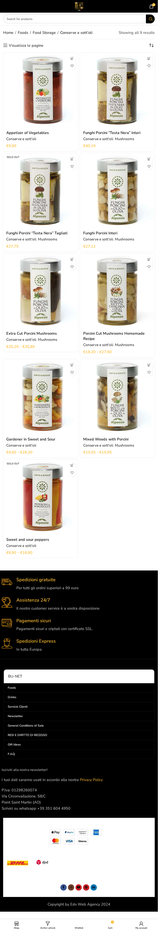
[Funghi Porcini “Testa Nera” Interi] (117, 90)
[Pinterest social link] (86, 887)
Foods (23, 32)
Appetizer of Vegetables (27, 132)
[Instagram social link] (71, 887)
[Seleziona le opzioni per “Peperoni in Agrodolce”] (72, 465)
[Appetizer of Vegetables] (40, 90)
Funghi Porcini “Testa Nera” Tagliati (37, 233)
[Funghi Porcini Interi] (117, 190)
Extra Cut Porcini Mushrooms (31, 333)
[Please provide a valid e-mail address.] (78, 887)
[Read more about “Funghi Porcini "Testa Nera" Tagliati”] (72, 159)
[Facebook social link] (63, 887)
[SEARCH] (150, 19)
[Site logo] (79, 5)
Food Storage (44, 32)
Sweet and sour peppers (27, 539)
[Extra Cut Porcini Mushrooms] (40, 291)
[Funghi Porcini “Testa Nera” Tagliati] (40, 190)
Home (8, 32)
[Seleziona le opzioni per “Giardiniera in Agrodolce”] (72, 365)
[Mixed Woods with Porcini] (117, 396)
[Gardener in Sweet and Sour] (40, 396)
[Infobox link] (79, 584)
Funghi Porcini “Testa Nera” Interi (111, 132)
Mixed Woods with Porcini (106, 439)
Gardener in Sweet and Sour (30, 439)
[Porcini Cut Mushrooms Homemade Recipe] (117, 291)
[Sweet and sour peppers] (40, 497)
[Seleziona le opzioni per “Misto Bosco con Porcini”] (149, 365)
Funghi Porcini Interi (100, 233)
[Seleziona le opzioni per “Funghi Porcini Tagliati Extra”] (72, 259)
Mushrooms (124, 139)
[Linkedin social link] (94, 887)
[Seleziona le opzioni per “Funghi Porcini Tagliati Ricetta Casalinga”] (149, 259)
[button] (72, 58)
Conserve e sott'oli (21, 139)
